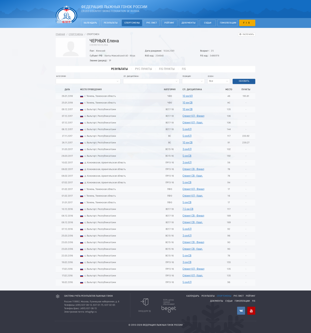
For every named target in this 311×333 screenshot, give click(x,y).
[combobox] (88, 81)
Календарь (90, 23)
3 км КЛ (187, 149)
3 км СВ (187, 262)
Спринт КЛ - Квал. (193, 122)
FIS (247, 23)
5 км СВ (187, 156)
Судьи (207, 23)
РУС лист (151, 23)
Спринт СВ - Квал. (193, 176)
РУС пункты (143, 69)
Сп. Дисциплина (131, 76)
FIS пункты (167, 69)
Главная (60, 34)
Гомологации (228, 23)
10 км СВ (187, 103)
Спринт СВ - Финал (193, 169)
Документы (189, 23)
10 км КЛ (188, 96)
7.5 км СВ (188, 209)
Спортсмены (132, 23)
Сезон (210, 76)
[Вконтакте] (241, 311)
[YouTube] (251, 311)
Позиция (187, 76)
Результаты (111, 23)
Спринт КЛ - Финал (193, 116)
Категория (61, 76)
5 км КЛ (187, 129)
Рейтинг (169, 23)
